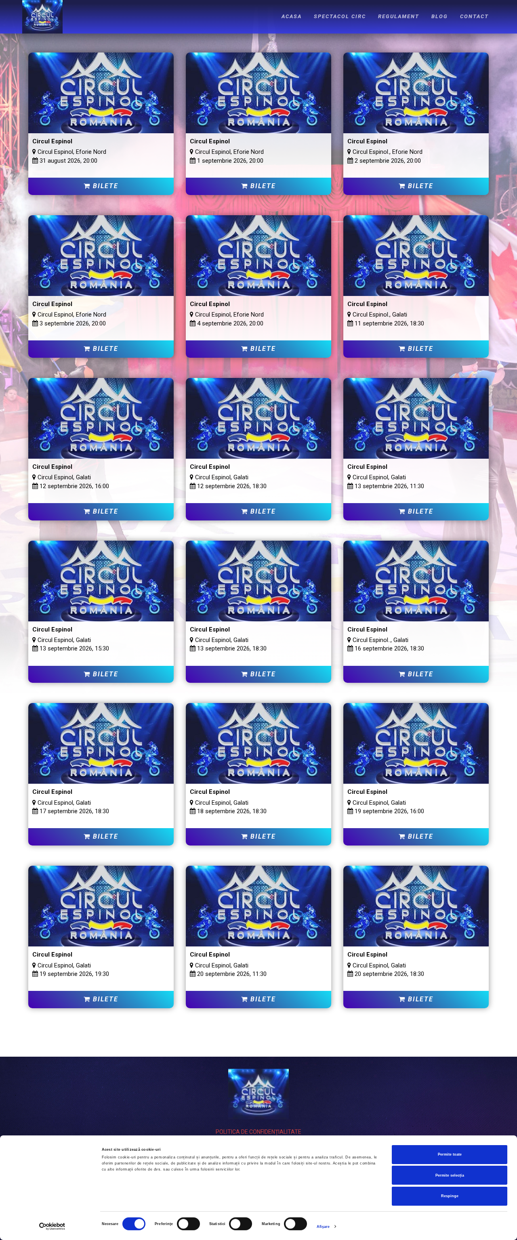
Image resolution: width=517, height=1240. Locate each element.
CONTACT (474, 16)
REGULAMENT (398, 16)
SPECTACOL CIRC (340, 16)
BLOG (439, 16)
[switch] (188, 1223)
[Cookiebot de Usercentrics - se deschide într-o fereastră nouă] (52, 1226)
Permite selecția (449, 1175)
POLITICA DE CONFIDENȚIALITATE (258, 1132)
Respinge (449, 1196)
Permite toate (450, 1154)
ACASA (292, 16)
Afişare (323, 1227)
